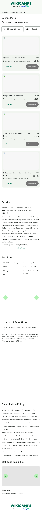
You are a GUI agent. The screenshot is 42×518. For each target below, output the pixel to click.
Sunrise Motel (20, 12)
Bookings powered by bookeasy (21, 511)
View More (21, 248)
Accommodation (8, 12)
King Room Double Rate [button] (13, 96)
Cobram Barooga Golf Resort (13, 493)
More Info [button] (9, 66)
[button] (12, 29)
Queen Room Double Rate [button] (14, 58)
